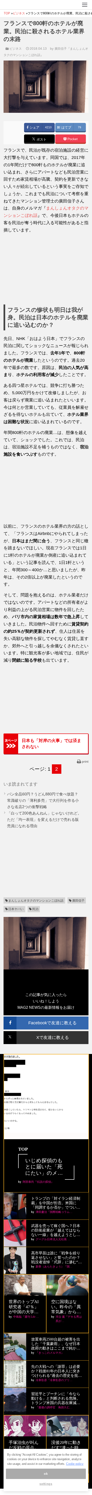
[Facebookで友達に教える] (46, 1019)
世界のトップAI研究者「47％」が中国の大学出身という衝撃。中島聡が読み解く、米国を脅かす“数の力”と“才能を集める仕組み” (24, 1307)
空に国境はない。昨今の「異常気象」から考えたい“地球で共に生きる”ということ (67, 1307)
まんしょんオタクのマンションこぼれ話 (35, 900)
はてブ (65, 127)
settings (45, 1484)
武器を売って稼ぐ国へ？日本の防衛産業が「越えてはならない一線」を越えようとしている (55, 1230)
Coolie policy (75, 1464)
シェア (34, 127)
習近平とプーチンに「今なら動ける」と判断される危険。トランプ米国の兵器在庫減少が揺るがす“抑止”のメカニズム (55, 1398)
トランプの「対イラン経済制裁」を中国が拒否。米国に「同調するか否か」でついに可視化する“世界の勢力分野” (55, 1203)
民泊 (35, 909)
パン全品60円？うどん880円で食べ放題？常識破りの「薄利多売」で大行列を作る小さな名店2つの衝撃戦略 (43, 800)
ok (46, 1473)
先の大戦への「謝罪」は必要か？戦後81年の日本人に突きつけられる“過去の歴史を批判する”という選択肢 (56, 1371)
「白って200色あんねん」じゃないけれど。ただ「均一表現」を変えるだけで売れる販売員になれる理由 (44, 819)
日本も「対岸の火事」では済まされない (51, 743)
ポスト (41, 139)
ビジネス (15, 48)
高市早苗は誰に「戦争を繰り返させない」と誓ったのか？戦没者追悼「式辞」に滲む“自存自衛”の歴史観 (56, 1257)
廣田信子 (78, 900)
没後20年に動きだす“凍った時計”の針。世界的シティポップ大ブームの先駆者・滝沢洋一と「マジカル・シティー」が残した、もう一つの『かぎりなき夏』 (67, 1447)
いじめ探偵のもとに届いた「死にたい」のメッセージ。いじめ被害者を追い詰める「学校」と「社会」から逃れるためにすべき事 (44, 1167)
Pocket (72, 139)
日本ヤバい (16, 909)
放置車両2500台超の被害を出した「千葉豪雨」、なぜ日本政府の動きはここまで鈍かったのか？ (55, 1344)
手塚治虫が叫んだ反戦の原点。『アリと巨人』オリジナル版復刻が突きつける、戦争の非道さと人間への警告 (23, 1447)
